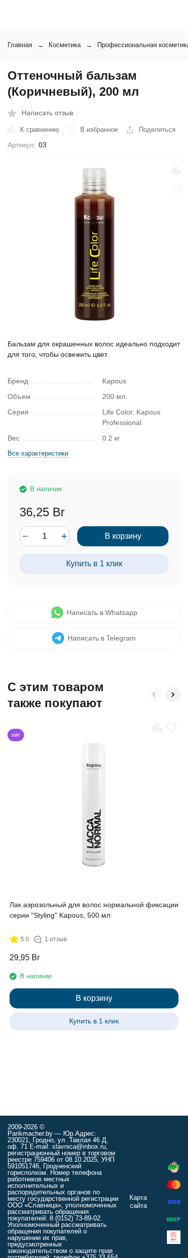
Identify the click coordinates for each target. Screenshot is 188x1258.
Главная (20, 45)
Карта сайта (138, 1201)
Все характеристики (38, 453)
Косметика (65, 45)
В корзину (123, 536)
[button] (153, 694)
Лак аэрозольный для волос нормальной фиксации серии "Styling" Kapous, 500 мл (94, 910)
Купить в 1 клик (94, 563)
